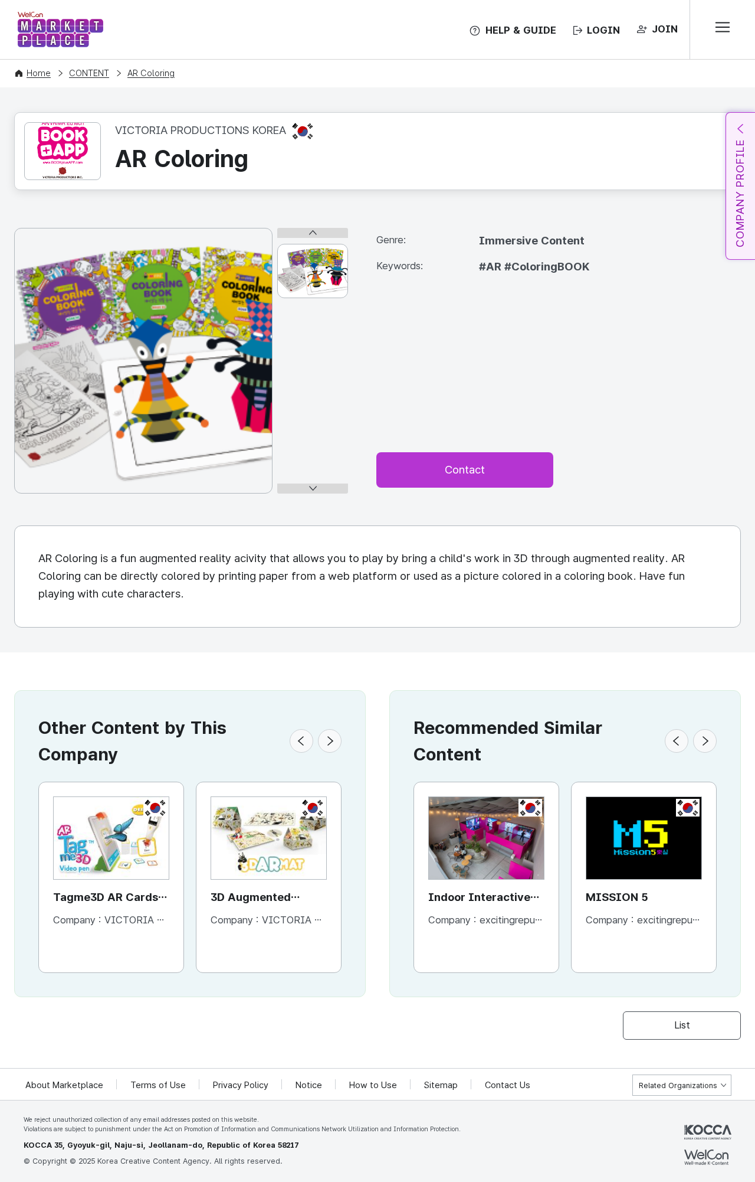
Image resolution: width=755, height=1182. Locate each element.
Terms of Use (158, 1085)
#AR (491, 266)
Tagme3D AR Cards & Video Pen (111, 898)
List (682, 1025)
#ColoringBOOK (546, 266)
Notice (309, 1085)
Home (39, 73)
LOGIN (603, 30)
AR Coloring (151, 73)
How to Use (373, 1085)
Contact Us (507, 1085)
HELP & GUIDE (520, 30)
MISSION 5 (617, 897)
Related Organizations (678, 1085)
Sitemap (441, 1085)
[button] (301, 741)
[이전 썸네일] (312, 233)
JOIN (665, 29)
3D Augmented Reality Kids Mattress (269, 898)
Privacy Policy (240, 1085)
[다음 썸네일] (312, 489)
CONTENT (89, 73)
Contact (465, 469)
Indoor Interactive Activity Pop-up (479, 898)
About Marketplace (64, 1085)
